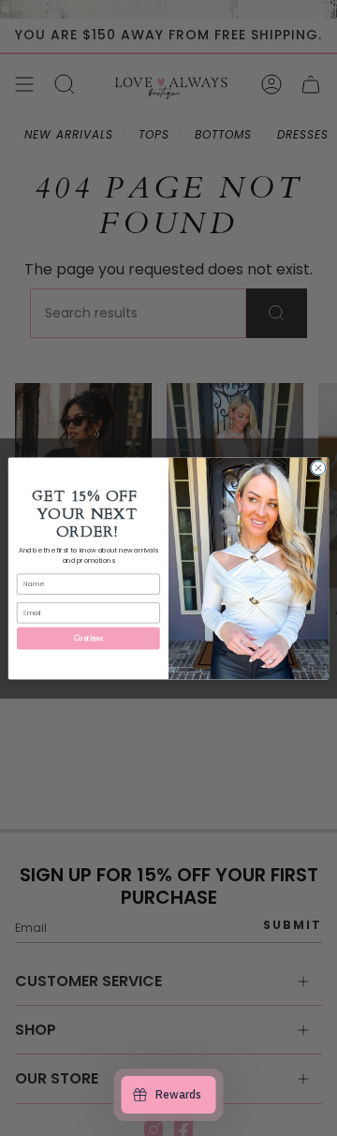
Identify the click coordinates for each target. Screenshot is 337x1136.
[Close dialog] (318, 467)
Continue (89, 637)
